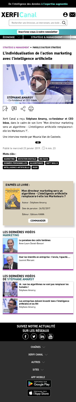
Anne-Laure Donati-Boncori (31, 243)
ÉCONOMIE (9, 37)
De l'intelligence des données (38, 4)
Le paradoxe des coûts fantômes (35, 240)
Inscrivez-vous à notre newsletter (38, 32)
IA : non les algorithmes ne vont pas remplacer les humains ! (44, 285)
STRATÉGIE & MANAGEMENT (46, 37)
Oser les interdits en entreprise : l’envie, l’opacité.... (44, 257)
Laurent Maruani (26, 260)
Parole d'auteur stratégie (47, 47)
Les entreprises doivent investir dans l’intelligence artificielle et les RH (44, 302)
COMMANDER (38, 220)
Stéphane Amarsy (27, 290)
